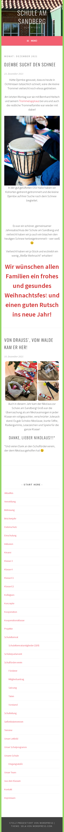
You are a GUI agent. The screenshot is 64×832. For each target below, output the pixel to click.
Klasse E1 (9, 577)
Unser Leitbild (11, 738)
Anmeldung (10, 501)
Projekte (8, 628)
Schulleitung (10, 713)
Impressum (9, 797)
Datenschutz (10, 527)
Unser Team (10, 772)
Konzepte (9, 603)
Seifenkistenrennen (13, 721)
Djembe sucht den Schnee (30, 64)
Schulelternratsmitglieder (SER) (24, 645)
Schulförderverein (13, 662)
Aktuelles (8, 493)
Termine (8, 730)
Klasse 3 (8, 561)
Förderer (13, 670)
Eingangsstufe (16, 764)
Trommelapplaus (29, 101)
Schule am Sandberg (32, 17)
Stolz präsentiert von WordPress (31, 823)
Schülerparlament (13, 654)
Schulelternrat (11, 637)
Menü (34, 40)
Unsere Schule (11, 755)
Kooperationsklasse (14, 620)
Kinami (7, 552)
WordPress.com (42, 826)
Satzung (13, 687)
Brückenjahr (10, 518)
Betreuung (9, 510)
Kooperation (10, 611)
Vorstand (13, 704)
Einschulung (10, 535)
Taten (11, 696)
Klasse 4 (8, 569)
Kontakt (8, 789)
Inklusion (8, 544)
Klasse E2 (9, 586)
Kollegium (9, 594)
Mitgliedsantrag (16, 679)
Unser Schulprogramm (15, 747)
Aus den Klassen (12, 780)
